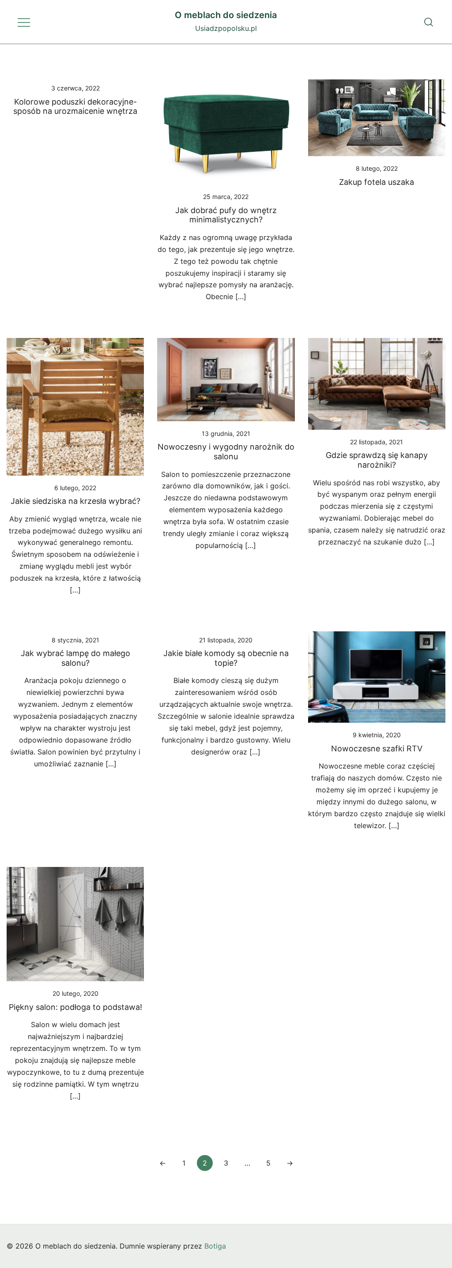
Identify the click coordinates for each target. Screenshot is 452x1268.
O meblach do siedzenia (226, 15)
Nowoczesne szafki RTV (376, 748)
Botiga (215, 1246)
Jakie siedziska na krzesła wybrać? (75, 501)
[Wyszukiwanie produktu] (428, 22)
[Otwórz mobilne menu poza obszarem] (24, 22)
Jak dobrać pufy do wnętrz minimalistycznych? (226, 215)
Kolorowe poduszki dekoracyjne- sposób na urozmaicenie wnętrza (75, 106)
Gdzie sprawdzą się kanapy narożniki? (377, 459)
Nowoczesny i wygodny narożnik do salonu (226, 451)
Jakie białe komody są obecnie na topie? (226, 658)
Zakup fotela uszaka (376, 182)
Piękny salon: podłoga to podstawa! (75, 1007)
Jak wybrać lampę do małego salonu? (75, 658)
